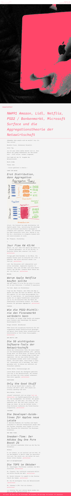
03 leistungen (23, 494)
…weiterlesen (17, 261)
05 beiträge (41, 494)
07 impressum (58, 494)
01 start (6, 494)
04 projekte (32, 494)
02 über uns (14, 494)
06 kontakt (49, 494)
